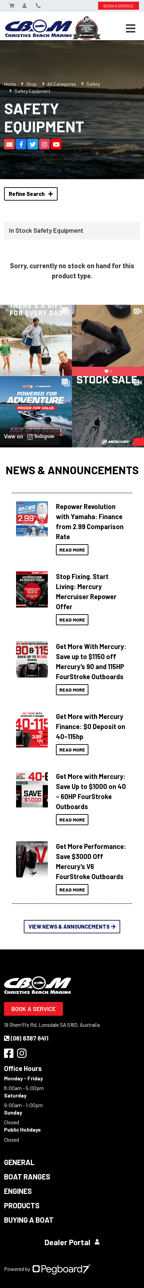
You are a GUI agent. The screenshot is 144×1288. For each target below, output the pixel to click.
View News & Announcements (69, 926)
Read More (72, 550)
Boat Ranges (27, 1176)
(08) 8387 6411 (30, 1038)
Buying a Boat (29, 1219)
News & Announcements (72, 470)
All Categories (61, 84)
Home (10, 84)
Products (22, 1205)
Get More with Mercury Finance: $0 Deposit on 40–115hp (90, 726)
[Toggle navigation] (130, 28)
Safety (93, 84)
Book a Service (33, 1008)
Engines (18, 1191)
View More (30, 519)
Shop (31, 84)
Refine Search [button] (27, 194)
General (19, 1162)
